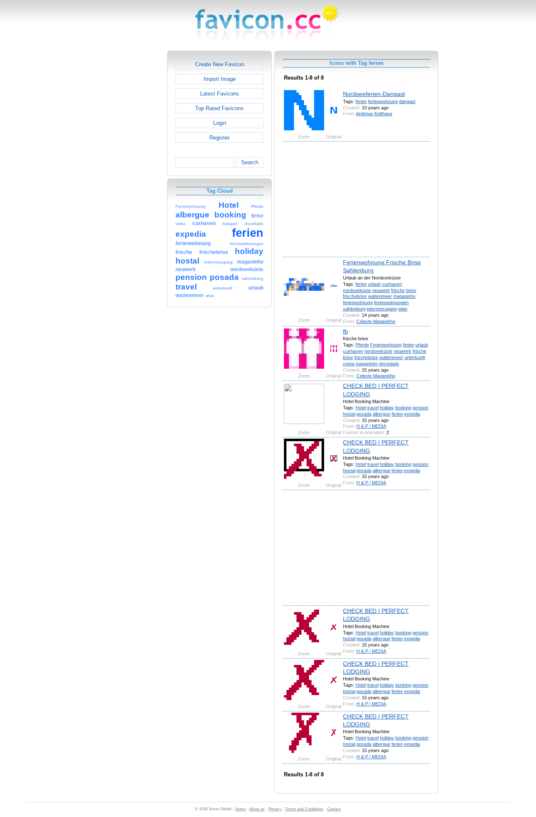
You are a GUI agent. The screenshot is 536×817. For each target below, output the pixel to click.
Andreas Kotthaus (374, 113)
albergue (381, 413)
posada (363, 413)
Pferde (362, 344)
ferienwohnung (383, 101)
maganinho (404, 296)
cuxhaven (392, 284)
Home (240, 809)
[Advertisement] (131, 176)
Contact (334, 809)
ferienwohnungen (391, 302)
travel (373, 407)
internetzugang (382, 308)
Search (249, 162)
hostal (349, 413)
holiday (387, 407)
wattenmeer (380, 296)
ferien (361, 101)
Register (219, 137)
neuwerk (381, 290)
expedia (412, 413)
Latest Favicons (219, 93)
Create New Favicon (219, 64)
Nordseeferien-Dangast (374, 93)
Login (219, 123)
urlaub (374, 284)
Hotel (361, 407)
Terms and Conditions (304, 809)
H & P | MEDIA (371, 426)
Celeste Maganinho (375, 321)
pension (420, 407)
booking (403, 407)
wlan (402, 308)
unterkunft (415, 357)
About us (257, 809)
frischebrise (355, 296)
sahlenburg (354, 308)
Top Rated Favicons (219, 108)
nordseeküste (357, 290)
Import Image (220, 79)
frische (398, 290)
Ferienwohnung (386, 344)
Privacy (274, 809)
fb (345, 331)
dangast (407, 101)
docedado (389, 363)
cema (348, 363)
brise (411, 290)
